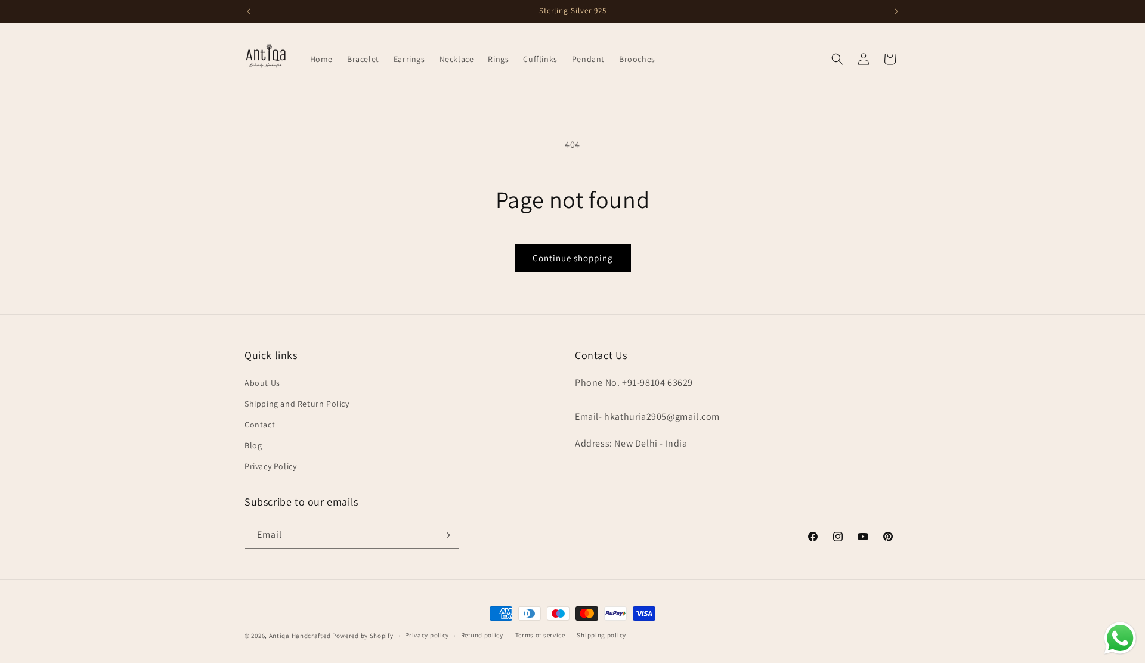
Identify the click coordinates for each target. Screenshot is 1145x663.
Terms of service (540, 635)
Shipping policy (601, 635)
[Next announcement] (896, 11)
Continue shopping (573, 258)
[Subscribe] (445, 535)
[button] (837, 59)
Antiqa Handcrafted (300, 635)
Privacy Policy (270, 466)
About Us (262, 382)
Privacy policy (427, 635)
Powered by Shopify (363, 635)
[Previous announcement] (249, 11)
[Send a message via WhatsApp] (1120, 638)
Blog (253, 445)
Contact (260, 424)
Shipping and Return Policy (297, 403)
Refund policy (482, 635)
